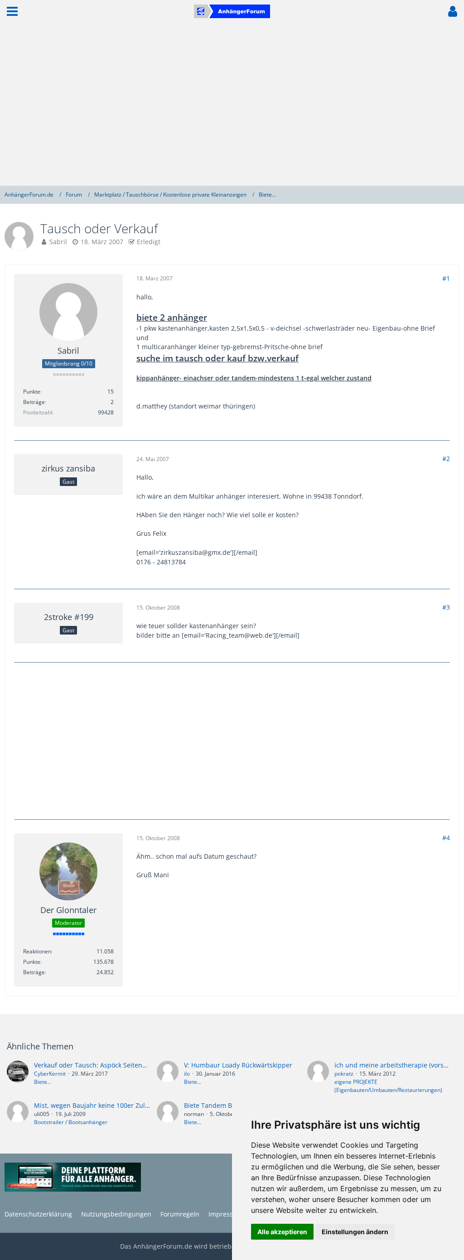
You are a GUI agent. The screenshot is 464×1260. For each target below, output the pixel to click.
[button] (12, 11)
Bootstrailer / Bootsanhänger (70, 1122)
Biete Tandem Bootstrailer (223, 1105)
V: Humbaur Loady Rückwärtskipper (238, 1065)
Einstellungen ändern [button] (355, 1232)
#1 (446, 278)
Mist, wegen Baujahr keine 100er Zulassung (100, 1105)
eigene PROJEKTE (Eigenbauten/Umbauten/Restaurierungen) (388, 1086)
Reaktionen (37, 951)
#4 (446, 837)
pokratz (343, 1073)
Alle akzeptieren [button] (282, 1232)
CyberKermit (50, 1073)
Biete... (42, 1082)
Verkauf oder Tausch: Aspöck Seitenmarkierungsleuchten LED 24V (133, 1065)
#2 (446, 458)
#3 (446, 607)
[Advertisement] (232, 104)
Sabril (58, 241)
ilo (187, 1073)
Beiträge (34, 402)
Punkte (31, 391)
